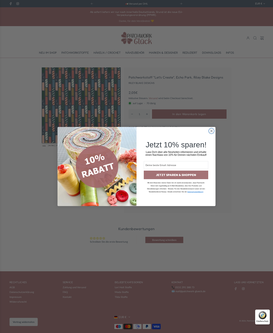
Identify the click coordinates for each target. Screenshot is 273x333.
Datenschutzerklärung (195, 192)
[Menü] (268, 311)
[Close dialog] (211, 131)
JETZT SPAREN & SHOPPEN (176, 175)
